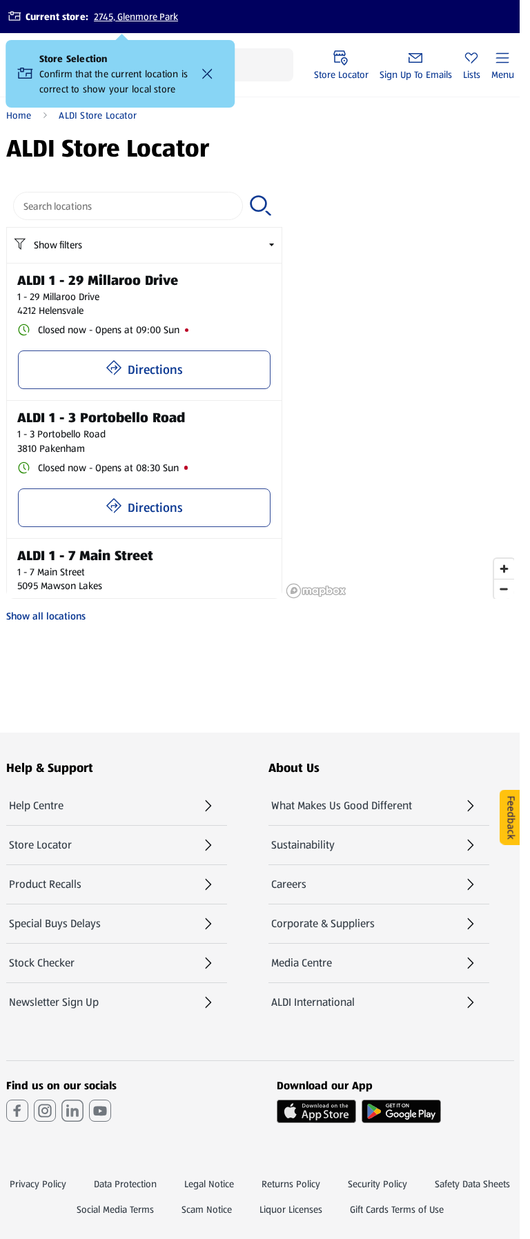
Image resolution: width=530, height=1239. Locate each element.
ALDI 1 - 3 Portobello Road (101, 417)
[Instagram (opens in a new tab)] (45, 1111)
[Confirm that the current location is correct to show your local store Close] (207, 73)
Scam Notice (206, 1209)
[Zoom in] (504, 569)
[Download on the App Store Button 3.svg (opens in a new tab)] (316, 1111)
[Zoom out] (504, 589)
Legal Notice (209, 1184)
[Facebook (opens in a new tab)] (17, 1111)
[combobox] (128, 206)
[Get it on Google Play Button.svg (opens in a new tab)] (401, 1111)
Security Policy (377, 1184)
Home (19, 115)
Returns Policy (291, 1184)
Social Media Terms (115, 1209)
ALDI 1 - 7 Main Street (85, 555)
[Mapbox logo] (316, 591)
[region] (400, 392)
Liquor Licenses (290, 1209)
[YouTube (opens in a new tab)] (100, 1111)
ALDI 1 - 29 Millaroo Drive (97, 280)
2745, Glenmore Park (136, 16)
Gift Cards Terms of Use (397, 1209)
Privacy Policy (38, 1184)
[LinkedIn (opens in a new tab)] (72, 1111)
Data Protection (125, 1184)
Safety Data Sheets (472, 1184)
